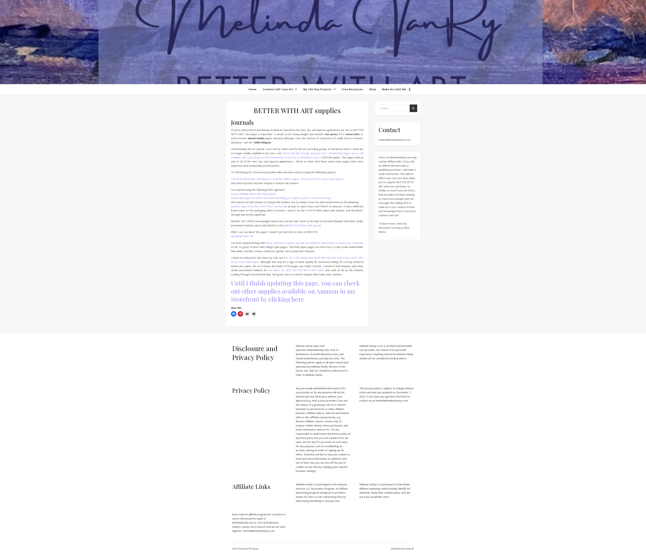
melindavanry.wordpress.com (321, 358)
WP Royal (253, 548)
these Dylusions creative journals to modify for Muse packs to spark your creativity (314, 243)
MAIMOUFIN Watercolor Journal (302, 225)
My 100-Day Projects (317, 89)
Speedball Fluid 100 (242, 236)
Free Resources (352, 89)
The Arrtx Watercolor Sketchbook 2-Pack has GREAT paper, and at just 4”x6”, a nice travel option (287, 179)
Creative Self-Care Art (278, 89)
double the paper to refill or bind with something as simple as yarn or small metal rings (281, 198)
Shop (372, 89)
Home (253, 89)
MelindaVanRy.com (318, 350)
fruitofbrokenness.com (324, 354)
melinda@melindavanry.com (394, 139)
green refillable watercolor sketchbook (253, 194)
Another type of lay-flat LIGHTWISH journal (256, 206)
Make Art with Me (394, 89)
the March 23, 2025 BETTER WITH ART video (296, 270)
